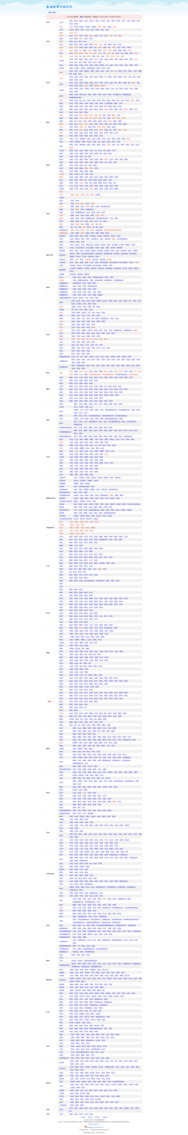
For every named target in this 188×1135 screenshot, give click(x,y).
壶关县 (96, 35)
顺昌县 (76, 395)
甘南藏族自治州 (63, 233)
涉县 (112, 71)
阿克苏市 (76, 498)
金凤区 (81, 521)
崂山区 (91, 681)
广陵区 (71, 465)
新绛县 (91, 47)
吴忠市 (61, 527)
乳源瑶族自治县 (103, 539)
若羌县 (92, 495)
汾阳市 (122, 56)
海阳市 (126, 692)
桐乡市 (101, 607)
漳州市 (61, 392)
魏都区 (71, 168)
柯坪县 (118, 498)
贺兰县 (91, 521)
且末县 (97, 495)
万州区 (71, 371)
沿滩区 (89, 306)
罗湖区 (71, 542)
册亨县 (105, 427)
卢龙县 (108, 68)
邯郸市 (61, 72)
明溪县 (81, 386)
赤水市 (80, 412)
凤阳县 (96, 657)
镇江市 (61, 468)
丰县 (96, 445)
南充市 (61, 333)
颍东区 (76, 660)
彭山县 (83, 336)
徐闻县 (96, 557)
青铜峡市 (93, 527)
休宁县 (90, 654)
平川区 (77, 203)
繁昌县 (96, 633)
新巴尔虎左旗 (124, 253)
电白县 (81, 560)
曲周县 (75, 74)
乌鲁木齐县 (118, 477)
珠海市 (61, 545)
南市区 (81, 82)
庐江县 (106, 630)
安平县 (96, 106)
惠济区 (98, 138)
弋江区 (76, 633)
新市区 (71, 82)
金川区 (72, 200)
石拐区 (87, 239)
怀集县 (86, 563)
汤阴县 (96, 153)
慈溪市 (116, 601)
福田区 (76, 542)
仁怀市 (85, 412)
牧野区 (86, 159)
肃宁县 (104, 100)
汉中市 (61, 127)
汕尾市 (61, 571)
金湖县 (101, 460)
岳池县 (78, 342)
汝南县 (106, 188)
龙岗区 (91, 542)
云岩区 (80, 404)
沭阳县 (81, 474)
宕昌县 (80, 227)
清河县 (139, 76)
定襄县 (71, 50)
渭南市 (61, 121)
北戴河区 (83, 68)
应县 (75, 41)
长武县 (108, 118)
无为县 (106, 633)
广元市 (61, 321)
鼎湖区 (76, 563)
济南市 (61, 678)
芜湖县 (91, 633)
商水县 (86, 185)
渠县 (96, 345)
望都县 (125, 82)
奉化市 (121, 601)
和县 (96, 642)
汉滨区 (71, 132)
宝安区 (86, 542)
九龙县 (88, 359)
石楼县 (93, 56)
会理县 (98, 365)
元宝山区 (77, 244)
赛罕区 (86, 236)
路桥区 (81, 624)
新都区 (110, 300)
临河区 (71, 259)
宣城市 (61, 675)
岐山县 (91, 115)
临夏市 (72, 230)
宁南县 (108, 365)
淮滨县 (110, 182)
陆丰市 (84, 571)
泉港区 (86, 389)
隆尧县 (101, 76)
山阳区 (86, 162)
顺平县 (71, 85)
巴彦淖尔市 (62, 259)
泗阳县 (86, 474)
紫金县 (76, 574)
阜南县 (96, 660)
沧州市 (61, 100)
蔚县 (117, 88)
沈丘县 (91, 185)
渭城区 (76, 118)
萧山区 (101, 598)
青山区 (83, 239)
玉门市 (111, 218)
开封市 (61, 141)
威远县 (83, 327)
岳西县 (116, 651)
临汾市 (61, 53)
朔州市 (61, 41)
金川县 (97, 356)
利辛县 (86, 669)
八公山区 (89, 639)
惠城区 (71, 566)
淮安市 (61, 460)
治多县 (89, 294)
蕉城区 (71, 401)
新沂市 (109, 445)
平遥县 (110, 44)
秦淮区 (81, 439)
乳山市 (86, 704)
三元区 (76, 386)
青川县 (93, 321)
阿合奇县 (88, 501)
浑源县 (97, 29)
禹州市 (91, 168)
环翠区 (71, 704)
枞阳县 (91, 651)
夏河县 (107, 233)
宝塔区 (71, 124)
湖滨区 (71, 174)
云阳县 (71, 374)
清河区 (71, 460)
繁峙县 (85, 50)
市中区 (73, 327)
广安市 (61, 342)
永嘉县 (91, 604)
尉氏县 (108, 141)
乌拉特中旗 (95, 259)
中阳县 (107, 56)
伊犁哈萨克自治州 (64, 510)
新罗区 (71, 398)
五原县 (76, 259)
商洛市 (61, 135)
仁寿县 (78, 336)
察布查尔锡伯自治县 (94, 510)
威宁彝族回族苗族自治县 (111, 418)
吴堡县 (115, 129)
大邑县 (134, 300)
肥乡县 (120, 71)
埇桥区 (71, 663)
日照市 (61, 707)
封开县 (91, 563)
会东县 (103, 365)
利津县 (86, 689)
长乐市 (131, 377)
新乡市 (61, 159)
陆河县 (79, 571)
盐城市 (61, 462)
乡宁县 (108, 53)
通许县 (103, 141)
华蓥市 (93, 342)
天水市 (61, 206)
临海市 (111, 624)
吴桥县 (114, 100)
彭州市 (84, 303)
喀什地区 (61, 504)
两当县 (101, 227)
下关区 (96, 439)
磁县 (115, 71)
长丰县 (91, 630)
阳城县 (76, 38)
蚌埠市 (61, 636)
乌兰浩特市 (73, 265)
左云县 (102, 29)
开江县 (87, 345)
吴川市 (111, 557)
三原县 (81, 118)
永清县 (86, 103)
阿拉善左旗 (73, 274)
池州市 (61, 672)
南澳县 (101, 548)
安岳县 (78, 353)
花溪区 (85, 404)
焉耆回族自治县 (104, 495)
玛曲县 (97, 233)
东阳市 (106, 616)
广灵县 (87, 29)
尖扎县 (79, 286)
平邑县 (110, 713)
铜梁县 (101, 371)
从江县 (130, 430)
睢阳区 (76, 180)
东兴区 (78, 327)
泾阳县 (86, 118)
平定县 (71, 32)
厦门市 (61, 380)
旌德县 (95, 675)
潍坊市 (61, 695)
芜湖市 (61, 633)
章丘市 (116, 678)
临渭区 (71, 121)
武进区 (92, 448)
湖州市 (61, 610)
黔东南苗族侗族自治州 (65, 432)
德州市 (61, 716)
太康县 (106, 185)
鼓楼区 (83, 141)
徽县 (97, 227)
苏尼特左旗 (94, 268)
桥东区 (76, 59)
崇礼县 (76, 91)
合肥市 (61, 630)
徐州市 (61, 445)
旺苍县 (88, 321)
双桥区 (71, 94)
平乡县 (130, 76)
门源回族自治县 (77, 283)
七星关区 (76, 418)
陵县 (75, 716)
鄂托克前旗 (100, 250)
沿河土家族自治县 (131, 421)
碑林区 (76, 109)
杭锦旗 (112, 250)
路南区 (71, 65)
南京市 (61, 439)
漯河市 (61, 171)
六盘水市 (61, 407)
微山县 (81, 698)
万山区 (80, 421)
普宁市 (91, 592)
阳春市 (86, 577)
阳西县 (76, 577)
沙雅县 (92, 498)
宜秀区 (81, 651)
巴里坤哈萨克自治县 (84, 486)
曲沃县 (71, 53)
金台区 (76, 115)
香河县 (91, 103)
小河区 (100, 404)
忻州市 (61, 50)
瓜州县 (82, 218)
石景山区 (91, 20)
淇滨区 (81, 156)
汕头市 (61, 548)
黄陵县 (125, 124)
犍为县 (95, 330)
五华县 (89, 569)
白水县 (105, 121)
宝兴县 (108, 347)
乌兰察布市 (62, 262)
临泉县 (86, 660)
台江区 (76, 377)
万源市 (101, 345)
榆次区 (71, 44)
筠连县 (96, 339)
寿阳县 (96, 44)
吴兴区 (71, 610)
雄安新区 (103, 85)
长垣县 (116, 159)
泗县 (89, 663)
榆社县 (76, 44)
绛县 (95, 47)
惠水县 (120, 436)
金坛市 (102, 448)
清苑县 (91, 82)
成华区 (93, 300)
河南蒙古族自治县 (92, 286)
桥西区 (81, 59)
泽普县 (97, 504)
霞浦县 (76, 401)
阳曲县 (104, 26)
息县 (114, 182)
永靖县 (82, 230)
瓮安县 (95, 436)
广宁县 (81, 563)
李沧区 (96, 681)
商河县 (111, 678)
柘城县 (95, 180)
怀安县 (126, 88)
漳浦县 (86, 392)
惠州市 (61, 566)
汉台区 (71, 127)
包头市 (61, 239)
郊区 (83, 648)
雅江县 (93, 359)
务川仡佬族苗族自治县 (124, 409)
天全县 (98, 347)
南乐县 (81, 165)
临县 (84, 56)
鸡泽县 (130, 71)
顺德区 (81, 551)
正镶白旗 (136, 268)
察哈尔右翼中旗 (113, 262)
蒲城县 (100, 121)
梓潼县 (97, 318)
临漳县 (97, 71)
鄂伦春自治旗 (98, 253)
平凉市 (61, 215)
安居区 (78, 324)
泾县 (86, 675)
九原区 (101, 239)
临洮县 (92, 224)
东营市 (61, 689)
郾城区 (76, 171)
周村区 (91, 683)
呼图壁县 (86, 489)
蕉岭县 (99, 569)
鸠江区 (81, 633)
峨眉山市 (135, 330)
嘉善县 (81, 607)
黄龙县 (120, 124)
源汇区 (71, 171)
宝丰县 (91, 150)
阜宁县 (91, 462)
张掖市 (61, 212)
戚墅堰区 (82, 448)
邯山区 (71, 71)
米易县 (86, 309)
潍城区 (71, 695)
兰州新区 (97, 194)
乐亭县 (116, 65)
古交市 (114, 26)
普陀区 (76, 622)
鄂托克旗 (106, 250)
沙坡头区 (72, 533)
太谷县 (101, 44)
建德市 (116, 598)
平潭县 (121, 377)
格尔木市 (75, 297)
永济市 (118, 47)
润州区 (76, 468)
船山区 (73, 324)
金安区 (71, 666)
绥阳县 (97, 409)
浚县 (86, 156)
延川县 (81, 124)
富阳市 (121, 598)
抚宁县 (103, 68)
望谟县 (100, 427)
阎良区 (101, 109)
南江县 (83, 350)
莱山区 (86, 692)
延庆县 (76, 23)
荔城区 (81, 383)
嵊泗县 (86, 622)
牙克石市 (78, 256)
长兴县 (86, 610)
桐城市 (121, 651)
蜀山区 (81, 630)
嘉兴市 (61, 607)
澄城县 (95, 121)
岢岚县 (115, 50)
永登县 (82, 194)
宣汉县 (82, 345)
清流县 (86, 386)
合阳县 (90, 121)
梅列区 (71, 386)
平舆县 (86, 188)
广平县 (135, 71)
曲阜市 (111, 698)
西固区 (72, 194)
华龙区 (71, 165)
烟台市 (61, 692)
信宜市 (96, 560)
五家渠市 (96, 518)
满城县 (86, 82)
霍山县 (100, 666)
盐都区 (76, 462)
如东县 (91, 454)
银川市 (61, 521)
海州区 (81, 457)
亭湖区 (71, 462)
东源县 (96, 574)
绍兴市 (61, 613)
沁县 (115, 35)
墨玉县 (85, 507)
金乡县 (91, 698)
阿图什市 (76, 501)
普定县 (85, 415)
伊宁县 (85, 510)
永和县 (117, 53)
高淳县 (132, 439)
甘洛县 (73, 368)
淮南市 (61, 639)
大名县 (107, 71)
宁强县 (98, 127)
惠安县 (91, 389)
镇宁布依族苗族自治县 (95, 415)
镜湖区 (71, 633)
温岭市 (106, 624)
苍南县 (101, 604)
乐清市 (121, 604)
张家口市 (61, 90)
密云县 (71, 23)
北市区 (76, 82)
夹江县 (105, 330)
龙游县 (91, 619)
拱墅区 (86, 598)
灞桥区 (86, 109)
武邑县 (81, 106)
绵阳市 (61, 318)
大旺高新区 (102, 563)
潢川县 (105, 182)
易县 (129, 82)
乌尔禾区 (96, 480)
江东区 (76, 601)
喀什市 (75, 504)
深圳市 (61, 542)
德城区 (71, 716)
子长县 (86, 124)
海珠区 (81, 536)
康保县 (102, 88)
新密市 (118, 138)
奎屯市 (80, 510)
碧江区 (75, 421)
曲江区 (81, 539)
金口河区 (90, 330)
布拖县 (118, 365)
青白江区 (105, 300)
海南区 (78, 241)
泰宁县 (115, 386)
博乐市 (75, 492)
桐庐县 (106, 598)
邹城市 (121, 698)
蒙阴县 (120, 713)
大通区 (71, 639)
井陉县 (96, 59)
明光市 (106, 657)
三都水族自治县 (128, 436)
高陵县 (131, 109)
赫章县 (121, 418)
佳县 (110, 129)
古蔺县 (103, 312)
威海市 (61, 704)
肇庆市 (61, 563)
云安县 (86, 595)
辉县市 (126, 159)
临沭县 (125, 713)
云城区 (71, 595)
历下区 (71, 678)
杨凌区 (136, 109)
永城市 (110, 180)
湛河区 (86, 150)
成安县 (102, 71)
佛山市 (61, 551)
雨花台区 (112, 439)
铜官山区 (72, 648)
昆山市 (107, 451)
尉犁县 (87, 495)
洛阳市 (61, 146)
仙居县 (101, 624)
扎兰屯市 (84, 256)
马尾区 (86, 377)
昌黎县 (98, 68)
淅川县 (96, 177)
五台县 (76, 50)
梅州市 (61, 569)
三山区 (86, 633)
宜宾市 (61, 339)
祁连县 (84, 283)
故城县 (101, 106)
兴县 (80, 56)
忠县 (135, 371)
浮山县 (100, 53)
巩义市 (108, 138)
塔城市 (75, 513)
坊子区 (81, 695)
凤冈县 (133, 409)
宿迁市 (61, 474)
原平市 (130, 50)
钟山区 (75, 407)
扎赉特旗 (105, 265)
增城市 (121, 536)
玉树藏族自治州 (63, 294)
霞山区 (76, 557)
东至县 (76, 672)
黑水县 (107, 356)
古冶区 (81, 65)
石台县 (81, 672)
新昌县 (81, 613)
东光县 (89, 100)
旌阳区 (73, 315)
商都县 (86, 262)
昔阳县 (91, 44)
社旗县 (101, 177)
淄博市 (61, 683)
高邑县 (121, 59)
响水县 (81, 462)
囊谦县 (94, 294)
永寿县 (100, 118)
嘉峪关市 (61, 197)
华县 (75, 121)
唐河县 (106, 177)
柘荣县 (101, 401)
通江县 (78, 350)
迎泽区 (76, 26)
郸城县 (96, 185)
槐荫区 (81, 678)
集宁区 (71, 262)
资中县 (88, 327)
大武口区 (72, 524)
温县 (105, 162)
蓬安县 (98, 333)
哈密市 (75, 486)
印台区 (76, 112)
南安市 (126, 389)
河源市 (61, 574)
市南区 (71, 681)
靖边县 (91, 129)
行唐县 (111, 59)
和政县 (92, 230)
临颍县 (91, 171)
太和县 (91, 660)
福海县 (93, 515)
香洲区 (71, 545)
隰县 (113, 53)
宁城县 (133, 244)
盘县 (91, 407)
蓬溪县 (83, 324)
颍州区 (71, 660)
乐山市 (61, 330)
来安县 (81, 657)
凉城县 (96, 262)
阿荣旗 (78, 253)
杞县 (99, 141)
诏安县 (91, 392)
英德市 (112, 580)
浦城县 (81, 395)
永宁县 (86, 521)
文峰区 (71, 153)
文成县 (106, 604)
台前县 (90, 165)
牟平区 (81, 692)
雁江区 (73, 353)
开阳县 (105, 404)
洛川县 (115, 124)
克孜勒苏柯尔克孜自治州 (65, 501)
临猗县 (71, 47)
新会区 (81, 554)
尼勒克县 (129, 510)
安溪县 (96, 389)
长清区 (96, 678)
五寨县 (110, 50)
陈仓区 (81, 115)
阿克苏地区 (62, 498)
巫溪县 (86, 374)
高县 (87, 339)
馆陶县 (140, 71)
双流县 (125, 300)
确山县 (96, 188)
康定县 (73, 359)
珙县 (91, 339)
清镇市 (120, 404)
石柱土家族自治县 (133, 374)
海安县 (86, 454)
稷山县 (86, 47)
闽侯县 (96, 377)
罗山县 (81, 182)
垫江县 (126, 371)
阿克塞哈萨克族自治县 (102, 218)
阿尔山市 (79, 265)
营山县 (93, 333)
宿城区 (71, 474)
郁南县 (81, 595)
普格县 (113, 365)
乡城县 (73, 362)
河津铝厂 (129, 47)
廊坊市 (61, 103)
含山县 (91, 642)
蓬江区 (71, 554)
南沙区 (111, 536)
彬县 (104, 118)
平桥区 (76, 182)
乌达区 (83, 241)
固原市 (61, 530)
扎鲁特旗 (112, 247)
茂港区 (76, 560)
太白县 (118, 115)
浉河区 (71, 182)
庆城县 (77, 221)
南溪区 (73, 339)
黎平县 (120, 430)
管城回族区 (82, 138)
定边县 (96, 129)
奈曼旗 (107, 247)
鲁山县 (100, 150)
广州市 (61, 536)
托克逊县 (87, 483)
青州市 (101, 695)
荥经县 (83, 347)
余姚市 (111, 601)
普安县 (85, 427)
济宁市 (61, 698)
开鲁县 (97, 247)
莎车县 (101, 504)
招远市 (116, 692)
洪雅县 (88, 336)
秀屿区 (86, 383)
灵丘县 (92, 29)
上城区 (71, 598)
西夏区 (76, 521)
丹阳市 (86, 468)
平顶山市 (61, 150)
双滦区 (76, 94)
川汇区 (71, 185)
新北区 (87, 448)
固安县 (81, 103)
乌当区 (90, 404)
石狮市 (116, 389)
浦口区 (101, 439)
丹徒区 (81, 468)
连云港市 (61, 457)
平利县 (101, 132)
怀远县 (92, 636)
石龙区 (81, 150)
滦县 (107, 65)
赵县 (75, 62)
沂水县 (96, 713)
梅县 (75, 569)
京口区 (71, 468)
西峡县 (81, 177)
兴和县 (91, 262)
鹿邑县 (111, 185)
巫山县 (81, 374)
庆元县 (101, 627)
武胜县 (83, 342)
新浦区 (76, 457)
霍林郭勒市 (119, 247)
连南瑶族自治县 (100, 580)
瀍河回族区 (82, 144)
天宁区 (71, 448)
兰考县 (118, 141)
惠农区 (77, 524)
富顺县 (98, 306)
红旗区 (71, 159)
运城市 (61, 47)
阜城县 (110, 106)
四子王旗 (131, 262)
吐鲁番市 (76, 483)
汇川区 (82, 409)
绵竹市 (98, 315)
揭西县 (81, 592)
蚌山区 (77, 636)
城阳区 (101, 681)
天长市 (101, 657)
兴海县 (89, 289)
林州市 (110, 153)
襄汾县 (81, 53)
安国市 (91, 85)
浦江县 (86, 616)
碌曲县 (102, 233)
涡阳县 (76, 669)
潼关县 (80, 121)
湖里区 (81, 380)
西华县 (81, 185)
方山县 (102, 56)
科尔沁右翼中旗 (97, 265)
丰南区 (91, 65)
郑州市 (61, 138)
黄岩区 (76, 624)
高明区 (91, 551)
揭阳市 (61, 592)
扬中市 (91, 468)
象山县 (101, 601)
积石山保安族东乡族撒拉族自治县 (113, 230)
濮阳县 (95, 165)
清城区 (71, 580)
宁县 (100, 221)
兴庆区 (71, 521)
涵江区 (76, 383)
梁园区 (71, 180)
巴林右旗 (103, 244)
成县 (71, 227)
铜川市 (61, 112)
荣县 (94, 306)
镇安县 (96, 135)
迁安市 (136, 65)
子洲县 (125, 129)
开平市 (91, 554)
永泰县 (116, 377)
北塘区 (81, 442)
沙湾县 (90, 513)
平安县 (74, 280)
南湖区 (71, 607)
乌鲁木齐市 (62, 477)
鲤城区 (71, 389)
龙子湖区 (72, 636)
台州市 (61, 624)
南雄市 (120, 539)
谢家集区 (83, 639)
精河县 (80, 492)
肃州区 (72, 218)
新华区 (86, 59)
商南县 (86, 135)
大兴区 (128, 20)
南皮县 (109, 100)
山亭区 (92, 686)
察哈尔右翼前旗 (104, 262)
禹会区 (82, 636)
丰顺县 (84, 569)
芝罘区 (71, 692)
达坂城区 (105, 477)
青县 (84, 100)
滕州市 (97, 686)
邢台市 (61, 78)
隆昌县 (93, 327)
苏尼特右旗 (101, 268)
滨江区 (96, 598)
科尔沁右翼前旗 (87, 265)
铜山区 (91, 445)
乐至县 (83, 353)
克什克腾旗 (115, 244)
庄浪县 (97, 215)
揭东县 (76, 592)
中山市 (61, 586)
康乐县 (77, 230)
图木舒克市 (89, 518)
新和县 (97, 498)
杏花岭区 (81, 26)
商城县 (95, 182)
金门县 (111, 389)
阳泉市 (61, 32)
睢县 (86, 180)
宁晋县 (115, 76)
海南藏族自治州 (63, 289)
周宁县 (96, 401)
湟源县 (111, 277)
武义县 (81, 616)
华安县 (116, 392)
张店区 (76, 683)
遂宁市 (61, 324)
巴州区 (73, 350)
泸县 (89, 312)
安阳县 (91, 153)
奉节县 (76, 374)
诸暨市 (86, 613)
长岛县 (91, 692)
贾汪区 (81, 445)
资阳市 (61, 353)
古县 (90, 53)
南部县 (88, 333)
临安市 (126, 598)
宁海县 (106, 601)
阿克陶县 (82, 501)
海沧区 (76, 380)
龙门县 (91, 566)
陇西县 (82, 224)
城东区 (74, 277)
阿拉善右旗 (80, 274)
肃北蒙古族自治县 (90, 218)
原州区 (71, 530)
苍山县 (101, 713)
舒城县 (90, 666)
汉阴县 (76, 132)
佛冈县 (76, 580)
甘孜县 (108, 359)
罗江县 (83, 315)
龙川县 (81, 574)
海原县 (82, 533)
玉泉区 (81, 236)
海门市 (106, 454)
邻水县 (88, 342)
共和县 (74, 289)
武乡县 (106, 35)
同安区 (91, 380)
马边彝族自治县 (127, 330)
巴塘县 (138, 359)
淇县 (89, 156)
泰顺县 (111, 604)
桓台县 (96, 683)
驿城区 (71, 188)
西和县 (88, 227)
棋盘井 (130, 250)
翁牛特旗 (121, 244)
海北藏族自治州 (63, 283)
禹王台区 (89, 141)
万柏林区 (94, 26)
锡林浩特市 (80, 268)
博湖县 (121, 495)
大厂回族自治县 (108, 103)
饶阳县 (91, 106)
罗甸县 (110, 436)
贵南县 (94, 289)
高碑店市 (96, 85)
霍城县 (102, 510)
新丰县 (110, 539)
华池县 (86, 221)
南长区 (76, 442)
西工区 (76, 144)
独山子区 (76, 480)
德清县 (81, 610)
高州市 (86, 560)
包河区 (86, 630)
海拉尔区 (72, 253)
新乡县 (91, 159)
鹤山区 (71, 156)
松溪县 (91, 395)
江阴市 (101, 442)
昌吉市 (75, 489)
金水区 (88, 138)
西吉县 (76, 530)
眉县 (100, 115)
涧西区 (88, 144)
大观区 (76, 651)
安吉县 (91, 610)
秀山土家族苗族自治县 (95, 374)
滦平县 (104, 94)
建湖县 (101, 462)
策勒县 (100, 507)
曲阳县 (134, 82)
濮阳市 (61, 165)
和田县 (80, 507)
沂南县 (86, 713)
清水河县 (113, 236)
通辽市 (61, 247)
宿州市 (61, 663)
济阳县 (106, 678)
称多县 (84, 294)
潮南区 (91, 548)
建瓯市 (112, 395)
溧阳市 (97, 448)
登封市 (128, 138)
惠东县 (86, 566)
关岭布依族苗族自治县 (108, 415)
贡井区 (79, 306)
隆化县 (109, 94)
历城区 (91, 678)
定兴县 (111, 82)
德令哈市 (81, 297)
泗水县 (101, 698)
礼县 (93, 227)
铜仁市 (61, 423)
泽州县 (86, 38)
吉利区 (93, 144)
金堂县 (120, 300)
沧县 (80, 100)
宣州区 (71, 675)
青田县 (76, 627)
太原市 (61, 26)
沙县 (105, 386)
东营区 (71, 689)
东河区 (71, 239)
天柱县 (105, 430)
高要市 (108, 563)
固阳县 (113, 239)
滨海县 (86, 462)
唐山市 (61, 65)
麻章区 (86, 557)
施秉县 (85, 430)
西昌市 (73, 365)
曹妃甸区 (101, 65)
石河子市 (76, 518)
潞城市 (120, 35)
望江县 (111, 651)
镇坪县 (106, 132)
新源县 (112, 510)
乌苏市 (80, 513)
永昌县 (77, 200)
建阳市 (117, 395)
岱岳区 (76, 701)
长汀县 (76, 398)
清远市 (61, 580)
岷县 (100, 224)
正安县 (101, 409)
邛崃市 (89, 303)
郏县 (104, 150)
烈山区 (81, 645)
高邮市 (96, 465)
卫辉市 (121, 159)
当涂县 (86, 642)
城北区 (89, 277)
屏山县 (106, 339)
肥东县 (96, 630)
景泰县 (92, 203)
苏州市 (61, 451)
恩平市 (101, 554)
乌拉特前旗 (88, 259)
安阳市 (61, 153)
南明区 (75, 404)
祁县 (105, 44)
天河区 (86, 536)
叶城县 (106, 504)
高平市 (91, 38)
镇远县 (95, 430)
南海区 (76, 551)
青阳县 (86, 672)
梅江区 (71, 569)
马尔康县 (112, 356)
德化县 (106, 389)
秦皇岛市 (61, 68)
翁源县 (96, 539)
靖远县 (82, 203)
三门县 (91, 624)
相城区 (81, 451)
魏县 (70, 74)
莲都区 (71, 627)
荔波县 (85, 436)
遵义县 (87, 409)
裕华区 (91, 59)
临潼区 (106, 109)
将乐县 (110, 386)
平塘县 (105, 436)
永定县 (81, 398)
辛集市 (80, 62)
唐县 (115, 82)
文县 (75, 227)
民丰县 (110, 507)
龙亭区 (71, 141)
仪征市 (91, 465)
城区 (70, 571)
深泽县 (126, 59)
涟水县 (91, 460)
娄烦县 (109, 26)
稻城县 (78, 362)
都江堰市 (78, 303)
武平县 (91, 398)
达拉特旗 (87, 250)
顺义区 (118, 20)
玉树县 (74, 294)
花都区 (106, 536)
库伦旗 (102, 247)
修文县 (115, 404)
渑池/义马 (77, 174)
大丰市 (111, 462)
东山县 (101, 392)
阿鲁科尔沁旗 (89, 244)
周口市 (61, 185)
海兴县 (94, 100)
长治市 (61, 35)
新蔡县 (116, 188)
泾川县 (77, 215)
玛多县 (99, 292)
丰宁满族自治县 (117, 94)
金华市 (61, 616)
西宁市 (61, 277)
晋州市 (90, 62)
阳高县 (77, 29)
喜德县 (128, 365)
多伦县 (71, 271)
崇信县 (87, 215)
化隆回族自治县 (108, 280)
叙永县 (98, 312)
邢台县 (81, 76)
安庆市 (61, 651)
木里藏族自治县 (80, 365)
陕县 (82, 174)
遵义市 (61, 411)
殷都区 (81, 153)
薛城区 (76, 686)
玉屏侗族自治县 (93, 421)
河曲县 (95, 50)
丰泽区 (76, 389)
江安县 (78, 339)
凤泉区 (81, 159)
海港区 (71, 68)
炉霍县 (103, 359)
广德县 (81, 675)
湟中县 (106, 277)
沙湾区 (78, 330)
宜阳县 (127, 144)
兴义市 (75, 427)
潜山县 (96, 651)
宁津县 (80, 716)
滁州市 (61, 657)
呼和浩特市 (62, 236)
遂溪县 (91, 557)
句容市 (96, 468)
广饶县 (91, 689)
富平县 (110, 121)
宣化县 (92, 88)
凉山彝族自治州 (63, 367)
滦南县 (111, 65)
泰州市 (61, 471)
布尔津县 (82, 515)
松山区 (83, 244)
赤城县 (71, 91)
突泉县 (110, 265)
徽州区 (81, 654)
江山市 (96, 619)
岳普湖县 (118, 504)
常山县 (81, 619)
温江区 (115, 300)
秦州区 (72, 206)
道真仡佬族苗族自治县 (111, 409)
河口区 (76, 689)
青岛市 (61, 681)
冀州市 (115, 106)
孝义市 (117, 56)
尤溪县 (101, 386)
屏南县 (86, 401)
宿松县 (106, 651)
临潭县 (77, 233)
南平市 (61, 395)
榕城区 (71, 592)
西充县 (108, 333)
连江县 (101, 377)
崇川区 (71, 454)
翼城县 (76, 53)
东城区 (71, 20)
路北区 (76, 65)
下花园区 (86, 88)
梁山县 (106, 698)
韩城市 (115, 121)
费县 (105, 713)
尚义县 (112, 88)
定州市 (86, 85)
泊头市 (122, 100)
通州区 (113, 20)
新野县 (111, 177)
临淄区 (86, 683)
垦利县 (81, 689)
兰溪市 (96, 616)
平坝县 (80, 415)
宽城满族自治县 (127, 94)
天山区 (75, 477)
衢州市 (61, 619)
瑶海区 (71, 630)
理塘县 (133, 359)
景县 (105, 106)
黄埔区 (96, 536)
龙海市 (121, 392)
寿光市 (111, 695)
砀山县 (76, 663)
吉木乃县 (109, 515)
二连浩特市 (73, 268)
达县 (77, 345)
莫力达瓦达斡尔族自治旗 (87, 253)
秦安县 (87, 206)
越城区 (71, 613)
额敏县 (85, 513)
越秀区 (76, 536)
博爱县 (96, 162)
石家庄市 (61, 60)
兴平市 (123, 118)
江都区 (81, 465)
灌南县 (101, 457)
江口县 (85, 421)
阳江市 (61, 577)
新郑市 (123, 138)
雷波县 (83, 368)
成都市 (61, 302)
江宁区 (117, 439)
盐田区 (96, 542)
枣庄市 (61, 686)
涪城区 (73, 318)
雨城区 (73, 347)
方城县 (76, 177)
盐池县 (82, 527)
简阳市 (88, 353)
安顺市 (61, 415)
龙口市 (96, 692)
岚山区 (76, 707)
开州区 (139, 371)
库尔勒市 (76, 495)
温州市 (61, 604)
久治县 (94, 292)
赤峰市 (61, 244)
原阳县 (101, 159)
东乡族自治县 (99, 230)
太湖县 (101, 651)
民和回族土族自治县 (83, 280)
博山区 (81, 683)
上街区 (93, 138)
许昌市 (61, 168)
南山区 (81, 542)
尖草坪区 (87, 26)
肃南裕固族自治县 (80, 212)
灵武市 (96, 521)
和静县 (111, 495)
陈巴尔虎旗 (116, 253)
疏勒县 (85, 504)
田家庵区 (77, 639)
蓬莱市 (111, 692)
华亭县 (92, 215)
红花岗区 (76, 409)
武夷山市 (106, 395)
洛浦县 (95, 507)
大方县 (82, 418)
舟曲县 (87, 233)
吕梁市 (61, 56)
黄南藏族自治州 (63, 286)
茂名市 (61, 560)
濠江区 (81, 548)
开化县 (86, 619)
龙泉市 (115, 627)
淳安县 (111, 598)
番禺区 (101, 536)
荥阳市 (113, 138)
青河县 (104, 515)
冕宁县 (133, 365)
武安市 (80, 74)
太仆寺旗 (124, 268)
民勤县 (77, 209)
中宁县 (77, 533)
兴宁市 (104, 569)
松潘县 (86, 356)
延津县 (106, 159)
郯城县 (91, 713)
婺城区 (71, 616)
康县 (84, 227)
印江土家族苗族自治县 (114, 421)
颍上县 (101, 660)
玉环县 (86, 624)
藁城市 (85, 62)
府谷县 (81, 129)
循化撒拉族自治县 (118, 280)
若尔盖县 (123, 356)
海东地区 (61, 280)
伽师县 (124, 504)
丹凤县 (81, 135)
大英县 (93, 324)
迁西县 (121, 65)
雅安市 (61, 347)
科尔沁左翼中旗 (80, 247)
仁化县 (91, 539)
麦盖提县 (112, 504)
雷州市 (106, 557)
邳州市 (114, 445)
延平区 (71, 395)
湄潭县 (138, 409)
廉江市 (101, 557)
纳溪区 (78, 312)
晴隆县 (90, 427)
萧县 (81, 663)
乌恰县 (94, 501)
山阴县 (71, 41)
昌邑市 (126, 695)
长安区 (71, 59)
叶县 (95, 150)
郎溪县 (76, 675)
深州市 (120, 106)
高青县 (101, 683)
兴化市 (81, 471)
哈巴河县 (98, 515)
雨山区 (76, 642)
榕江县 (125, 430)
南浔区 (76, 610)
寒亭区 (76, 695)
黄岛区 (86, 681)
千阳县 (108, 115)
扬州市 (61, 465)
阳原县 (121, 88)
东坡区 (73, 336)
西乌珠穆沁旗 (117, 268)
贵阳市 (61, 404)
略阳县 (103, 127)
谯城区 (71, 669)
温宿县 (82, 498)
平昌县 (88, 350)
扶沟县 (76, 185)
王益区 (71, 112)
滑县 (100, 153)
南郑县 (76, 127)
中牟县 (103, 138)
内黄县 (105, 153)
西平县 (76, 188)
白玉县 (118, 359)
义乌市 (101, 616)
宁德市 (61, 401)
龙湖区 (71, 548)
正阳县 (91, 188)
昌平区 (123, 20)
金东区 (76, 616)
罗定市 (91, 595)
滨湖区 (96, 442)
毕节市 (61, 418)
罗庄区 (76, 713)
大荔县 (85, 121)
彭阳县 (91, 530)
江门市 (61, 554)
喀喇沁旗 (127, 244)
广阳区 (76, 103)
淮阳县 (101, 185)
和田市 (75, 507)
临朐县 (91, 695)
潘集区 (95, 639)
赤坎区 (71, 557)
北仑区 (86, 601)
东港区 (71, 707)
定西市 (61, 224)
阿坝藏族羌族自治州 (64, 356)
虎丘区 (71, 451)
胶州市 (106, 681)
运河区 (76, 100)
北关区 (76, 153)
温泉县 (85, 492)
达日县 (89, 292)
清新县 (107, 580)
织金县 (97, 418)
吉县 (104, 53)
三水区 (86, 551)
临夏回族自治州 (63, 230)
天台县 (96, 624)
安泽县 (95, 53)
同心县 (87, 527)
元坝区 (78, 321)
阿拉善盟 (61, 274)
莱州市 (106, 692)
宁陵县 (90, 180)
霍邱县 (85, 666)
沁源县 (111, 35)
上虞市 (91, 613)
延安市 (61, 124)
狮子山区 (78, 648)
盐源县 (88, 365)
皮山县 (90, 507)
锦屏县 (110, 430)
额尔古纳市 (91, 256)
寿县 (81, 666)
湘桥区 (71, 589)
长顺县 (115, 436)
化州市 (91, 560)
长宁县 (83, 339)
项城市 (116, 185)
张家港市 (102, 451)
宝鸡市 (61, 115)
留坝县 (113, 127)
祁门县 (99, 654)
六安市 (61, 666)
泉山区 (86, 445)
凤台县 (100, 639)
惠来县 (86, 592)
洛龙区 (98, 144)
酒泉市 (61, 218)
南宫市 (76, 79)
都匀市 (75, 436)
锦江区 (73, 300)
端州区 (71, 563)
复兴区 (81, 71)
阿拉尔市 (82, 518)
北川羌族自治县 (104, 318)
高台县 (98, 212)
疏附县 (80, 504)
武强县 (86, 106)
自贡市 (61, 306)
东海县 (91, 457)
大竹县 (92, 345)
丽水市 (61, 627)
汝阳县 (122, 144)
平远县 (94, 569)
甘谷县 (92, 206)
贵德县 (84, 289)
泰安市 (61, 701)
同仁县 (74, 286)
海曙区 (71, 601)
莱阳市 (101, 692)
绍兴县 (76, 613)
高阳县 (120, 82)
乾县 (90, 118)
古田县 (81, 401)
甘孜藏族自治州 (63, 361)
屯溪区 (71, 654)
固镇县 (102, 636)
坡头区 (81, 557)
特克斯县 (123, 510)
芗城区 (71, 392)
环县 (81, 221)
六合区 (122, 439)
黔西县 (87, 418)
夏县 (109, 47)
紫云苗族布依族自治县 (121, 415)
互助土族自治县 (99, 280)
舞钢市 (109, 150)
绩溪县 (90, 675)
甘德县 (84, 292)
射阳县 (96, 462)
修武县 (91, 162)
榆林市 (61, 129)
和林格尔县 (106, 236)
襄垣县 (76, 35)
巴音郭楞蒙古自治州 (64, 495)
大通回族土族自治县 (98, 277)
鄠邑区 (126, 109)
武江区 (71, 539)
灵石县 (115, 44)
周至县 (121, 109)
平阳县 (96, 604)
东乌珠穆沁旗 (108, 268)
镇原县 (105, 221)
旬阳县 (111, 132)
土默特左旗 (93, 236)
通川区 (73, 345)
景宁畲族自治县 (108, 627)
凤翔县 (86, 115)
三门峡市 (61, 174)
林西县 (108, 244)
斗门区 (76, 545)
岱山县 (81, 622)
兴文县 (101, 339)
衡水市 (61, 106)
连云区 (71, 457)
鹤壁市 (61, 156)
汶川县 (73, 356)
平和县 (111, 392)
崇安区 (71, 442)
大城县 (96, 103)
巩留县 (107, 510)
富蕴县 (88, 515)
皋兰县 (87, 194)
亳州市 (61, 669)
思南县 (105, 421)
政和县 (96, 395)
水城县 (87, 407)
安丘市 (116, 695)
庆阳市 (61, 221)
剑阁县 (98, 321)
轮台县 (82, 495)
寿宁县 (91, 401)
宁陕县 (86, 132)
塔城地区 (61, 513)
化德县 (81, 262)
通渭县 (77, 224)
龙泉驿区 (98, 300)
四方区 (81, 681)
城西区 (84, 277)
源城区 (71, 574)
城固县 (81, 127)
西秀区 (75, 415)
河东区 (81, 713)
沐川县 (110, 330)
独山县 (100, 436)
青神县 (98, 336)
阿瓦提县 (112, 498)
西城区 (76, 20)
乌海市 (61, 241)
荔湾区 (71, 536)
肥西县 (101, 630)
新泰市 (91, 701)
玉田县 (126, 65)
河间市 (137, 100)
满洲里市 (72, 256)
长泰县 (96, 392)
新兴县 (76, 595)
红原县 (129, 356)
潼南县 (96, 371)
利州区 (73, 321)
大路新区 (135, 250)
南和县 (110, 76)
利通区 (71, 527)
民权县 (81, 180)
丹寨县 (80, 433)
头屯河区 (99, 477)
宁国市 (100, 675)
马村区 (81, 162)
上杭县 (86, 398)
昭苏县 (117, 510)
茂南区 (71, 560)
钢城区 (76, 710)
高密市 (121, 695)
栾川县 (113, 144)
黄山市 (61, 654)
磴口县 (81, 259)
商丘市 (61, 180)
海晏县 (89, 283)
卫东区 (76, 150)
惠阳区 (76, 566)
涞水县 (96, 82)
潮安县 (76, 589)
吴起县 (101, 124)
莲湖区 (81, 109)
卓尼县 (82, 233)
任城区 (76, 698)
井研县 (100, 330)
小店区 (71, 26)
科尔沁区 (72, 247)
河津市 (123, 47)
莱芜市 (61, 710)
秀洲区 (76, 607)
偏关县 (125, 50)
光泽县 (86, 395)
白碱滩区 (89, 480)
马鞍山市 (61, 642)
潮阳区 (86, 548)
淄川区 (71, 683)
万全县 (131, 88)
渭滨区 (71, 115)
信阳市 (61, 182)
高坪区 (78, 333)
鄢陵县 (81, 168)
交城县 (76, 56)
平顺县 (86, 35)
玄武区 (71, 439)
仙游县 (91, 383)
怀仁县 (85, 41)
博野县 (76, 85)
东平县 (86, 701)
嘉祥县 (96, 698)
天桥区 (86, 678)
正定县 (101, 59)
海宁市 (91, 607)
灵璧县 (85, 663)
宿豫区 (76, 474)
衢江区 (76, 619)
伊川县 (137, 144)
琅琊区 (71, 657)
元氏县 (71, 62)
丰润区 (96, 65)
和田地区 (61, 507)
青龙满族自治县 (91, 68)
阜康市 (80, 489)
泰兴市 (91, 471)
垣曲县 (105, 47)
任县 (105, 76)
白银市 (61, 203)
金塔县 (77, 218)
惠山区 (91, 442)
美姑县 (78, 368)
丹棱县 (93, 336)
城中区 (79, 277)
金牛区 (83, 300)
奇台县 (98, 489)
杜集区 (71, 645)
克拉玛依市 (62, 480)
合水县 (91, 221)
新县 (90, 182)
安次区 (71, 103)
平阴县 (101, 678)
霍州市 (136, 53)
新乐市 (95, 62)
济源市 (61, 191)
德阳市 (61, 315)
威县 (134, 76)
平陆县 (113, 47)
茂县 (81, 356)
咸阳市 (61, 118)
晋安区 (91, 377)
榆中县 (92, 194)
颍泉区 (81, 660)
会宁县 (87, 203)
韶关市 (61, 539)
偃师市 (71, 147)
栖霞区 (106, 439)
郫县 (130, 300)
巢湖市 (111, 630)
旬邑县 (113, 118)
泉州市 (61, 389)
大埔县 (79, 569)
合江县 (93, 312)
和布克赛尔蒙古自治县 (110, 513)
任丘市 (127, 100)
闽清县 (111, 377)
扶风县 (96, 115)
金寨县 (95, 666)
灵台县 (82, 215)
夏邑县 (105, 180)
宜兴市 (106, 442)
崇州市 (94, 303)
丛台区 (76, 71)
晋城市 (61, 38)
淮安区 (76, 460)
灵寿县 (116, 59)
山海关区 (76, 68)
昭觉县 (123, 365)
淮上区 (87, 636)
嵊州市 (96, 613)
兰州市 (61, 194)
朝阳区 (81, 20)
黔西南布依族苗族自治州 (65, 427)
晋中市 (61, 44)
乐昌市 (115, 539)
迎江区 (71, 651)
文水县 (71, 56)
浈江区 (76, 539)
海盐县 (86, 607)
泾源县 (86, 530)
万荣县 (76, 47)
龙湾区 (76, 604)
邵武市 (101, 395)
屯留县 (81, 35)
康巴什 (71, 250)
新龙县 (113, 359)
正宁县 (96, 221)
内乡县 (91, 177)
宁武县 (90, 50)
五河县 (97, 636)
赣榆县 (86, 457)
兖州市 (116, 698)
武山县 (97, 206)
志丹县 (96, 124)
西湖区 (91, 598)
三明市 (61, 386)
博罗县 (81, 566)
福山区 (76, 692)
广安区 (73, 342)
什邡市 (93, 315)
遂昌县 (86, 627)
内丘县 (91, 76)
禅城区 (71, 551)
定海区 (71, 622)
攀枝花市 (61, 309)
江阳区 (73, 312)
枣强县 (76, 106)
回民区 (76, 236)
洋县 (85, 127)
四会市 (113, 563)
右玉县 (80, 41)
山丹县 (103, 212)
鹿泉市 (100, 62)
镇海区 (91, 601)
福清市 (126, 377)
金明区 (95, 141)
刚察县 (94, 283)
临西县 (71, 79)
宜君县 (86, 112)
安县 (92, 318)
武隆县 (131, 371)
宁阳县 (81, 701)
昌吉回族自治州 (63, 489)
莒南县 (115, 713)
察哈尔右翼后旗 (123, 262)
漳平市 (101, 398)
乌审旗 (117, 250)
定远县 (91, 657)
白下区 (76, 439)
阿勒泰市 (76, 515)
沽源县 (107, 88)
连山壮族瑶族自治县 (89, 580)
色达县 (128, 359)
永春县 (101, 389)
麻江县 (75, 433)
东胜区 (76, 250)
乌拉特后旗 (102, 259)
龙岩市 (61, 398)
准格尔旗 (93, 250)
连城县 (96, 398)
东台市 (106, 462)
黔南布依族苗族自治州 (65, 436)
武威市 (61, 209)
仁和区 (81, 309)
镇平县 (86, 177)
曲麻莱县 (100, 294)
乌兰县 (87, 297)
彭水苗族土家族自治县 (121, 374)
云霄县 (81, 392)
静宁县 (102, 215)
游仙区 (78, 318)
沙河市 (81, 79)
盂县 (75, 32)
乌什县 (106, 498)
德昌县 (93, 365)
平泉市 (99, 94)
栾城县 (106, 59)
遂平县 (111, 188)
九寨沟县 (91, 356)
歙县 (86, 654)
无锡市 (61, 442)
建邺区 (86, 439)
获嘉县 (96, 159)
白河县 (116, 132)
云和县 (96, 627)
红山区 (71, 244)
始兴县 (86, 539)
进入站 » (52, 12)
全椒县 (86, 657)
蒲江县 (139, 300)
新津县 (73, 303)
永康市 (111, 616)
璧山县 (111, 371)
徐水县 (106, 82)
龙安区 (86, 153)
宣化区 (81, 88)
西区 (76, 309)
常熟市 (96, 451)
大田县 (96, 386)
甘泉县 (106, 124)
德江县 (123, 421)
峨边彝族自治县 (118, 330)
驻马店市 (61, 188)
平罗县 (82, 524)
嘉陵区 (83, 333)
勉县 (94, 127)
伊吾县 (92, 486)
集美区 (86, 380)
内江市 (61, 327)
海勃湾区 (72, 241)
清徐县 (99, 26)
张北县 (97, 88)
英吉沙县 (91, 504)
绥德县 (101, 129)
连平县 (86, 574)
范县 (86, 165)
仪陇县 (103, 333)
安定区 (72, 224)
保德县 (120, 50)
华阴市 (120, 121)
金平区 (76, 548)
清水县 (82, 206)
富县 (110, 124)
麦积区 (77, 206)
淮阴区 (81, 460)
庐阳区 (76, 630)
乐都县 (91, 280)
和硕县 (116, 495)
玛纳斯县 (92, 489)
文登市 (76, 704)
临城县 (86, 76)
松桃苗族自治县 (78, 424)
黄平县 (80, 430)
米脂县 (106, 129)
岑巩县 (100, 430)
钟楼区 (76, 448)
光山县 (86, 182)
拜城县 (101, 498)
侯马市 (131, 53)
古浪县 (82, 209)
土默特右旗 (107, 239)
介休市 (120, 44)
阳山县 (81, 580)
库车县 (87, 498)
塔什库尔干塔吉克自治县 (133, 504)
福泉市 (80, 436)
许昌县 (76, 168)
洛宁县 (132, 144)
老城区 (71, 144)
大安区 (84, 306)
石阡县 (100, 421)
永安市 (120, 386)
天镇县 (82, 29)
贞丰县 (95, 427)
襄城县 (86, 168)
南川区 (91, 371)
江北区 (81, 601)
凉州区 (72, 209)
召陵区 (81, 171)
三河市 (121, 103)
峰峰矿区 (86, 71)
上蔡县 (81, 188)
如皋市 (101, 454)
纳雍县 (101, 418)
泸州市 (61, 312)
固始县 (100, 182)
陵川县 (81, 38)
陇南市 (61, 227)
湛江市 (61, 557)
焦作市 (61, 162)
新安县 (108, 144)
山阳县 (91, 135)
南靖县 (106, 392)
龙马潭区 (83, 312)
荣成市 (81, 704)
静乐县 (100, 50)
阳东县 (81, 577)
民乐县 (88, 212)
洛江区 (81, 389)
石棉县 (93, 347)
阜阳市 (61, 660)
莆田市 (61, 383)
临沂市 (61, 713)
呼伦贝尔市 (62, 255)
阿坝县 (118, 356)
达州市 (61, 345)
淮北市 (61, 645)
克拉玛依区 (83, 480)
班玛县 (79, 292)
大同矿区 (71, 29)
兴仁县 (80, 427)
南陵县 (101, 633)
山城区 (76, 156)
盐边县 (91, 309)
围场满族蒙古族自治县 (75, 97)
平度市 (116, 681)
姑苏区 (86, 451)
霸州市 (116, 103)
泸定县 (78, 359)
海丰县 (74, 571)
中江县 (78, 315)
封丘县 (111, 159)
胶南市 (121, 681)
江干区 (81, 598)
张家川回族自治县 (105, 206)
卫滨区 (76, 159)
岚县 (98, 56)
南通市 (61, 454)
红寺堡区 (77, 527)
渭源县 (87, 224)
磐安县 (91, 616)
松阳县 (91, 627)
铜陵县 (87, 648)
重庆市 (61, 373)
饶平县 (81, 589)
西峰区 (72, 221)
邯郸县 (92, 71)
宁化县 (91, 386)
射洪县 (88, 324)
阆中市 (113, 333)
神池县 (105, 50)
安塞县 (91, 124)
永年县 (125, 71)
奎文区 (86, 695)
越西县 (138, 365)
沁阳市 (110, 162)
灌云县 (96, 457)
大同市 (61, 29)
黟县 (94, 654)
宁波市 (61, 601)
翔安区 (96, 380)
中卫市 (61, 533)
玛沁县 (74, 292)
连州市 (117, 580)
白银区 (72, 203)
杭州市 (61, 598)
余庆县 (75, 412)
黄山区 (76, 654)
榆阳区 (71, 129)
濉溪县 (86, 645)
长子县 (101, 35)
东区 (72, 309)
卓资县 (76, 262)
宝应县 (86, 465)
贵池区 (71, 672)
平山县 (136, 59)
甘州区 (72, 212)
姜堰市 (96, 471)
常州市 (61, 448)
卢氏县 (86, 174)
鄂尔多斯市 (62, 250)
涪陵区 (76, 371)
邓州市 (116, 177)
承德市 (61, 96)
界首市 (106, 660)
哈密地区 (61, 486)
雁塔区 (96, 109)
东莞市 (61, 583)
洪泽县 (96, 460)
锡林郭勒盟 (62, 269)
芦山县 (103, 347)
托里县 (95, 513)
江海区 (76, 554)
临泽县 (93, 212)
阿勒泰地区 (62, 515)
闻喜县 (81, 47)
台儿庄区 (86, 686)
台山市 (86, 554)
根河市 (97, 256)
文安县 (101, 103)
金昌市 (61, 200)
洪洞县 (86, 53)
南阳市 (61, 177)
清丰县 (76, 165)
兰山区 (71, 713)
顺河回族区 (77, 141)
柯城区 (71, 619)
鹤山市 (96, 554)
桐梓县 (92, 409)
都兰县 (92, 297)
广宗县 (125, 76)
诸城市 (106, 695)
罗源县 (106, 377)
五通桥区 (83, 330)
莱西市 (126, 681)
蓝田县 (116, 109)
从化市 (126, 536)
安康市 (61, 132)
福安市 (106, 401)
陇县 (104, 115)
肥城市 (96, 701)
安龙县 (110, 427)
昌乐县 (96, 695)
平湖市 (96, 607)
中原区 (71, 138)
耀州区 (81, 112)
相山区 (76, 645)
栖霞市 (121, 692)
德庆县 (96, 563)
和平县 (91, 574)
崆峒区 (72, 215)
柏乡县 (96, 76)
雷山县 (135, 430)
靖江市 (86, 471)
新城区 (71, 109)
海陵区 (71, 471)
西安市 (61, 109)
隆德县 (81, 530)
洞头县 (86, 604)
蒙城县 (81, 669)
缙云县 (81, 627)
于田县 (105, 507)
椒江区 (71, 624)
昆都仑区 (77, 239)
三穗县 (90, 430)
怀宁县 (86, 651)
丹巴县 (83, 359)
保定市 (61, 84)
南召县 (71, 177)
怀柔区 (133, 20)
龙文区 (76, 392)
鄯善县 (82, 483)
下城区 (76, 598)
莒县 (85, 707)
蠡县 (138, 82)
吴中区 (76, 451)
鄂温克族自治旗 (108, 253)
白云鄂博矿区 (94, 239)
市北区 (76, 681)
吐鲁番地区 (62, 483)
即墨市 (111, 681)
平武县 (111, 318)
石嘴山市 (61, 524)
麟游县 (113, 115)
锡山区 (86, 442)
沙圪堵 (81, 250)
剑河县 (115, 430)
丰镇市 (137, 262)
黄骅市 (132, 100)
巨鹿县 (120, 76)
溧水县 (127, 439)
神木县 (76, 129)
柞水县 (101, 135)
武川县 (118, 236)
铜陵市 (61, 648)
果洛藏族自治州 (63, 292)
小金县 (102, 356)
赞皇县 (131, 59)
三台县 (83, 318)
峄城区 (81, 686)
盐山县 (99, 100)
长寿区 (81, 371)
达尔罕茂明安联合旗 (122, 239)
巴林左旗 (96, 244)
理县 (77, 356)
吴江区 (91, 451)
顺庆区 (73, 333)
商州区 (71, 135)
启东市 (96, 454)
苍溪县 (103, 321)
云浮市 (61, 595)
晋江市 (121, 389)
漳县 (96, 224)
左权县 (81, 44)
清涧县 (120, 129)
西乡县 (90, 127)
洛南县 (76, 135)
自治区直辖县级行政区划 (65, 518)
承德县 (89, 94)
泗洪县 (91, 474)
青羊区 (78, 300)
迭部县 (92, 233)
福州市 (61, 377)
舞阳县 (86, 171)
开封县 (113, 141)
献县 (118, 100)
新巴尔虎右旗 (132, 253)
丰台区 (86, 20)
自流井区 (73, 306)
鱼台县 (86, 698)
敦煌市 (116, 218)
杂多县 (79, 294)
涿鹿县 (136, 88)
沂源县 (106, 683)
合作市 (72, 233)
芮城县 (100, 47)
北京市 (61, 22)
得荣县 (83, 362)
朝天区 (83, 321)
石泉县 (81, 132)
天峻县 (97, 297)
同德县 (79, 289)
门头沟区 (102, 20)
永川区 (86, 371)
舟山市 (61, 622)
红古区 (77, 194)
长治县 (71, 35)
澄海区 (96, 548)
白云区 (95, 404)
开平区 (86, 65)
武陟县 (101, 162)
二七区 (76, 138)
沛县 (99, 445)
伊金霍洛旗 (124, 250)
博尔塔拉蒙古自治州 (64, 492)
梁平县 (116, 371)
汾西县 (126, 53)
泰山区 (71, 701)
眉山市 (61, 336)
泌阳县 (101, 188)
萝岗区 (116, 536)
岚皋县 (96, 132)
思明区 (71, 380)
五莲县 (81, 707)
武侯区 (88, 300)
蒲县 (122, 53)
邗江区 (76, 465)
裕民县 (100, 513)
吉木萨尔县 (104, 489)
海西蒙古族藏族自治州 (65, 297)
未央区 (91, 109)
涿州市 (81, 85)
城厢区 (71, 383)
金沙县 (92, 418)
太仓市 (112, 451)
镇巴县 (108, 127)
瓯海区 (81, 604)
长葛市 (96, 168)
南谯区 (76, 657)
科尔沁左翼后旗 (90, 247)
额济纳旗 (87, 274)
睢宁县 (104, 445)
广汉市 (88, 315)
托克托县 (99, 236)
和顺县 (86, 44)
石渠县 (123, 359)
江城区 (71, 577)
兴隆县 (94, 94)
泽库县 (84, 286)
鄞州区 (96, 601)
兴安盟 (61, 265)
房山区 (108, 20)
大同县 (107, 29)
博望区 (81, 642)
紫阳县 (91, 132)
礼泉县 (95, 118)
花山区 (71, 642)
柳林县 (88, 56)
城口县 (121, 371)
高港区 (76, 471)
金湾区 (81, 545)
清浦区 (86, 460)
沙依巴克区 (82, 477)
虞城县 (100, 180)
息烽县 (110, 404)
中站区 (76, 162)
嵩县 (118, 144)
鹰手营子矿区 (82, 94)
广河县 (87, 230)
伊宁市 (75, 510)
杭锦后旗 (109, 259)
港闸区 (76, 454)
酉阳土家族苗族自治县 (108, 374)
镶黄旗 (130, 268)
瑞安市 (116, 604)
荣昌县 (106, 371)
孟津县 (103, 144)
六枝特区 (81, 407)
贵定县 (90, 436)
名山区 (78, 347)
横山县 (86, 129)
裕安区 (76, 666)
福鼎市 (111, 401)
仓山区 (81, 377)
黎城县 (91, 35)
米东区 (111, 477)
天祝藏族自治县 (89, 209)
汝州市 (114, 150)
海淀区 (97, 20)
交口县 (112, 56)
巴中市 (61, 350)
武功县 (118, 118)
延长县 (76, 124)
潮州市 (61, 589)
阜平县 (101, 82)
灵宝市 (91, 174)
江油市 (116, 318)
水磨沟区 (93, 477)
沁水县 (71, 38)
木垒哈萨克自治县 (113, 489)
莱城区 (71, 710)
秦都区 (71, 118)
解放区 (71, 162)
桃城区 (71, 106)
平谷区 (138, 20)
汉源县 (88, 347)
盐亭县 (88, 318)
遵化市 (131, 65)
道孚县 (98, 359)
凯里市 (75, 430)
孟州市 (115, 162)
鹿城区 (71, 604)
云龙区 (76, 445)
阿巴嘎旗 (87, 268)
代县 (80, 50)
